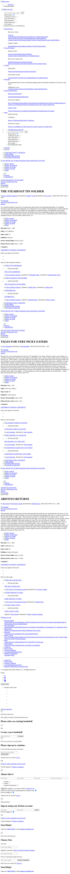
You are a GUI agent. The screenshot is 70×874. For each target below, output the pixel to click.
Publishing (19, 97)
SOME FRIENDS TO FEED (13, 599)
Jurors (34, 71)
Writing (10, 97)
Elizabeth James (33, 300)
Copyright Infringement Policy (13, 652)
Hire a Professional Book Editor (13, 637)
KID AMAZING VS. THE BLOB (14, 441)
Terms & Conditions (10, 650)
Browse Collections (13, 120)
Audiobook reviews (10, 17)
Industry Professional (10, 785)
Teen (24, 54)
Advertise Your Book (27, 104)
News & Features (9, 18)
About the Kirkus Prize (26, 71)
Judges (46, 78)
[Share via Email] (9, 168)
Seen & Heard (28, 62)
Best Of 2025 (33, 46)
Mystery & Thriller (28, 56)
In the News (20, 63)
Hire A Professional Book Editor (17, 103)
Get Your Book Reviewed (34, 103)
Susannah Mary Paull (54, 275)
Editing (14, 97)
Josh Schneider (7, 346)
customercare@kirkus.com (27, 829)
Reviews (6, 175)
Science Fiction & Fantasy (15, 38)
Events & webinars (48, 111)
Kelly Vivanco (50, 300)
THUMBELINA (9, 296)
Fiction (17, 37)
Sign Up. (19, 863)
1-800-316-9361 (11, 829)
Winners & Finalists (13, 71)
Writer (6, 783)
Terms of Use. (30, 788)
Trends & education (13, 111)
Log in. (18, 757)
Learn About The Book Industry (16, 639)
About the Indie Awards (15, 78)
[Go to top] (5, 684)
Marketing (26, 97)
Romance (45, 37)
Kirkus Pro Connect (26, 642)
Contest (16, 645)
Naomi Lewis (31, 196)
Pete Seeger (6, 503)
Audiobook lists (24, 46)
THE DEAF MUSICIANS (12, 586)
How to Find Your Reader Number (24, 850)
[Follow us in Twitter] (5, 677)
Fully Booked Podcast (40, 63)
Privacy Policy (8, 648)
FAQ (20, 645)
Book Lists (13, 627)
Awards (22, 62)
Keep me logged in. (6, 792)
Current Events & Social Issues (17, 40)
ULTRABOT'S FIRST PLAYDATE (15, 429)
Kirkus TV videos (55, 627)
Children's (57, 40)
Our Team (11, 645)
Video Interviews (9, 20)
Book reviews (8, 15)
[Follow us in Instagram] (5, 679)
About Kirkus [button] (8, 643)
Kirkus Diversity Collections (12, 642)
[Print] (6, 170)
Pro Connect (8, 24)
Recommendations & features (34, 111)
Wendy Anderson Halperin (35, 614)
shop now (4, 181)
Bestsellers (11, 46)
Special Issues (20, 89)
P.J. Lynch (48, 196)
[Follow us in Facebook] (4, 676)
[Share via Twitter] (10, 167)
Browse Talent (22, 126)
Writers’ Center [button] (8, 635)
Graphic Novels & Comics (33, 40)
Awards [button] (6, 65)
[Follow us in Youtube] (5, 681)
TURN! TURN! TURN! (11, 611)
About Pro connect (32, 126)
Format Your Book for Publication (51, 103)
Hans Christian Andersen (10, 196)
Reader (6, 781)
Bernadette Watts (34, 275)
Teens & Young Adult (47, 40)
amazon (3, 183)
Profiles (10, 62)
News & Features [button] (9, 48)
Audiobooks (11, 37)
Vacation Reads (41, 46)
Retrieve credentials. (18, 767)
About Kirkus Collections (26, 120)
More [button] (5, 112)
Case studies (22, 111)
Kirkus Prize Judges (34, 630)
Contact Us (7, 660)
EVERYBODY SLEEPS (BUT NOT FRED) (17, 454)
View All (10, 35)
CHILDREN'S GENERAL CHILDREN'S (13, 250)
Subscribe (44, 89)
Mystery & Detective (37, 37)
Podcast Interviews (10, 22)
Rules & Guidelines (38, 78)
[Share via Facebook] (10, 165)
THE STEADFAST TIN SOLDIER (15, 284)
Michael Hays (36, 503)
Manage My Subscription (25, 634)
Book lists (17, 46)
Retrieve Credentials (23, 860)
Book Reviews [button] (8, 29)
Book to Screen (12, 63)
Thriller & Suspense (25, 37)
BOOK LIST (10, 160)
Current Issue (12, 89)
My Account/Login (37, 642)
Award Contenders (27, 78)
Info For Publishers (34, 645)
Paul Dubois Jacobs (17, 503)
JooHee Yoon (32, 287)
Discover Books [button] (9, 620)
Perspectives (16, 62)
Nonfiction (26, 38)
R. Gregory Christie (41, 589)
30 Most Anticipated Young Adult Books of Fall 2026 (29, 160)
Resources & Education (15, 93)
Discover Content (13, 126)
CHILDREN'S (8, 177)
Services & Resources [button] (10, 90)
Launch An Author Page (45, 126)
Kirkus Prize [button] (8, 629)
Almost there (4, 754)
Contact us (7, 647)
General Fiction (12, 54)
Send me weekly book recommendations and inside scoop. (18, 790)
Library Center (12, 108)
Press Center (25, 645)
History (44, 38)
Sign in (3, 788)
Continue (20, 736)
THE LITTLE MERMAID (12, 272)
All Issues (26, 89)
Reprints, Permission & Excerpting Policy (11, 654)
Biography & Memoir (35, 38)
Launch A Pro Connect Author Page (44, 104)
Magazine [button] (7, 79)
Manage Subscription (35, 89)
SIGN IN (10, 4)
